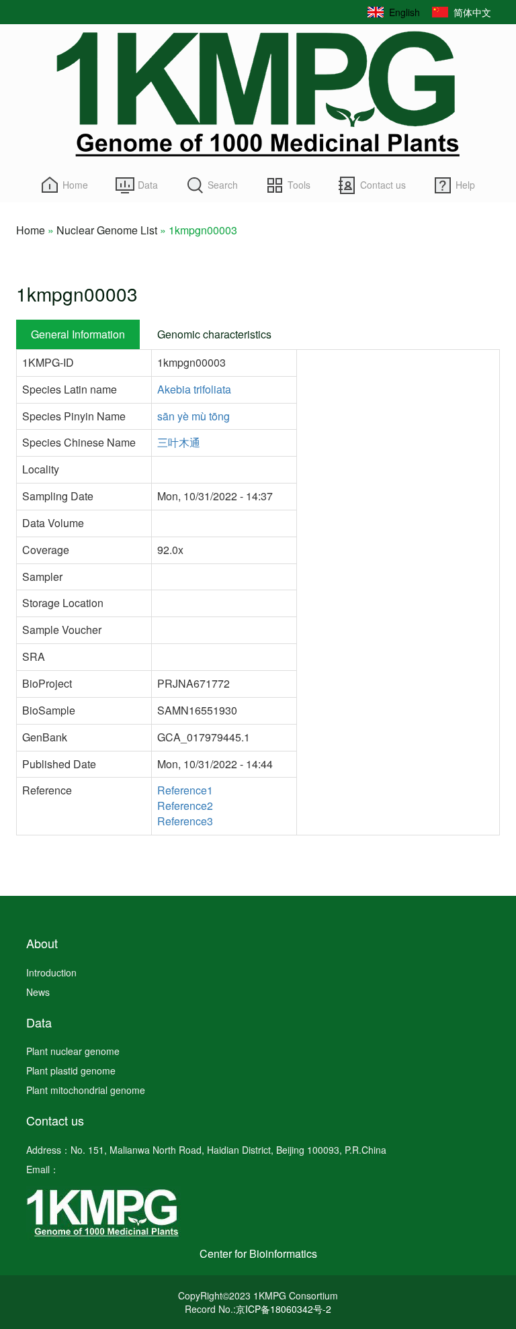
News (38, 992)
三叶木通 (178, 442)
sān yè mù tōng (193, 416)
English (404, 12)
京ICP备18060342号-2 (283, 1309)
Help (465, 184)
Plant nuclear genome (73, 1051)
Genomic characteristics (214, 334)
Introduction (51, 972)
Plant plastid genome (71, 1070)
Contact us (383, 184)
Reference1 (185, 790)
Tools (299, 184)
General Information (78, 334)
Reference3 (185, 821)
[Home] (258, 93)
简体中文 (472, 12)
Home (75, 184)
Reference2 (185, 805)
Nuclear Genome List (106, 230)
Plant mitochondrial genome (85, 1090)
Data (148, 184)
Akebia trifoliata (194, 389)
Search (223, 184)
